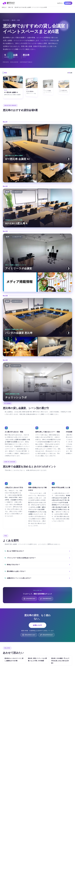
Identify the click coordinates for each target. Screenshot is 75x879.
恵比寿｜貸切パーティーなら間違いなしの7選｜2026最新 (37, 659)
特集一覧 (10, 7)
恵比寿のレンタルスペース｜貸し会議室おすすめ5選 (14, 659)
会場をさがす (37, 625)
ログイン (60, 3)
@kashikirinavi (47, 598)
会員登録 (68, 3)
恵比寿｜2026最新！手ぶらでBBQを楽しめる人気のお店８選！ (60, 661)
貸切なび (4, 7)
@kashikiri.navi (30, 598)
